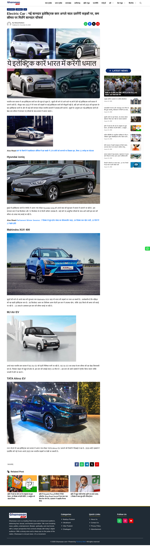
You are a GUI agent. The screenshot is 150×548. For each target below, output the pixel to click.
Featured (11, 9)
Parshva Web (81, 542)
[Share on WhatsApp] (82, 464)
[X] (94, 24)
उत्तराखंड (68, 3)
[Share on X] (92, 464)
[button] (140, 3)
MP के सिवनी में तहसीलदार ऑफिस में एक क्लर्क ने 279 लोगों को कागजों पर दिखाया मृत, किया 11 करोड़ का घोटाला (55, 151)
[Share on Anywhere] (97, 464)
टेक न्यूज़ (120, 3)
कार (25, 9)
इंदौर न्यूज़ (87, 3)
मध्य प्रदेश (48, 3)
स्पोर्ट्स (103, 3)
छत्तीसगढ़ (77, 3)
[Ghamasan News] (13, 3)
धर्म (110, 3)
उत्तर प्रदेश (58, 3)
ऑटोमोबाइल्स (19, 9)
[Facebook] (86, 24)
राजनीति (95, 3)
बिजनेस (131, 3)
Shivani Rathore (19, 23)
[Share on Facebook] (77, 464)
